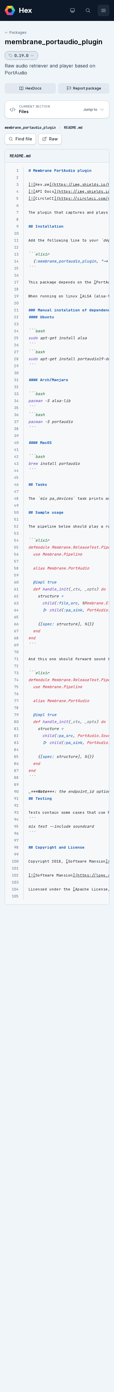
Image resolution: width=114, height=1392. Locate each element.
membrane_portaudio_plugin (54, 42)
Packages (18, 32)
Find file (23, 138)
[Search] (88, 10)
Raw (53, 138)
